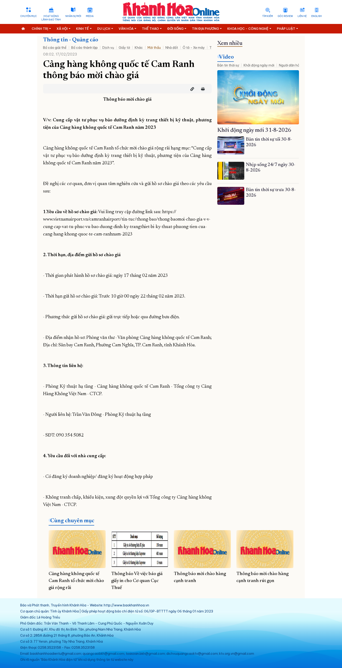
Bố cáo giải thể (55, 48)
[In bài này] (202, 89)
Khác (139, 48)
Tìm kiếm (267, 16)
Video (226, 57)
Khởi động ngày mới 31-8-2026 (254, 130)
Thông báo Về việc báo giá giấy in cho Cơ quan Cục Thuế (137, 581)
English (316, 16)
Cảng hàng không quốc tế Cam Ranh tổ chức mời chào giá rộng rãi (76, 581)
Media (90, 16)
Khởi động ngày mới (259, 65)
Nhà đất (171, 48)
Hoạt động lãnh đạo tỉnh (51, 18)
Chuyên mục (28, 16)
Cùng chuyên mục (72, 521)
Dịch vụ (108, 48)
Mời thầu (154, 48)
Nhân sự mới (73, 16)
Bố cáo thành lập (84, 48)
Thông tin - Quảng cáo (70, 40)
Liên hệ (302, 16)
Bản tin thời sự (228, 65)
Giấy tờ (124, 48)
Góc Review (285, 16)
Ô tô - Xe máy (194, 48)
